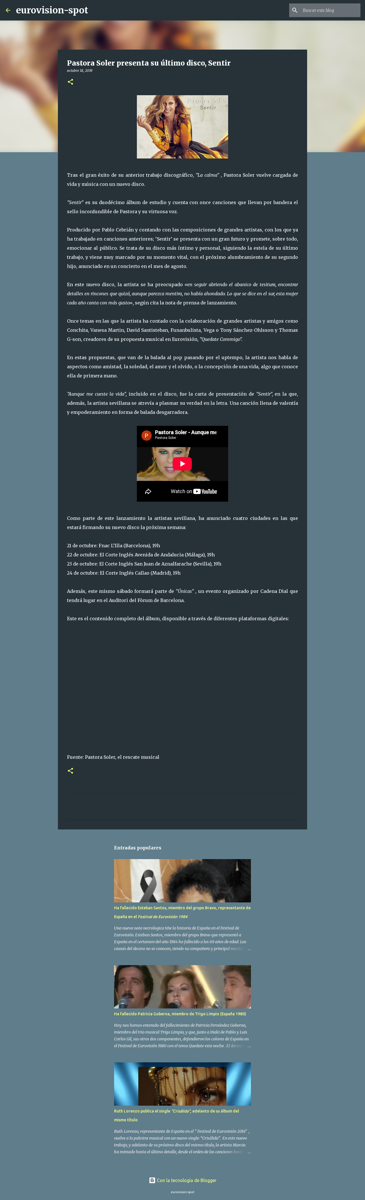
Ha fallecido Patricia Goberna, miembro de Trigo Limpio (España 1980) (180, 1014)
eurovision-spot (52, 10)
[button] (70, 82)
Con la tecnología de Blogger (186, 1180)
